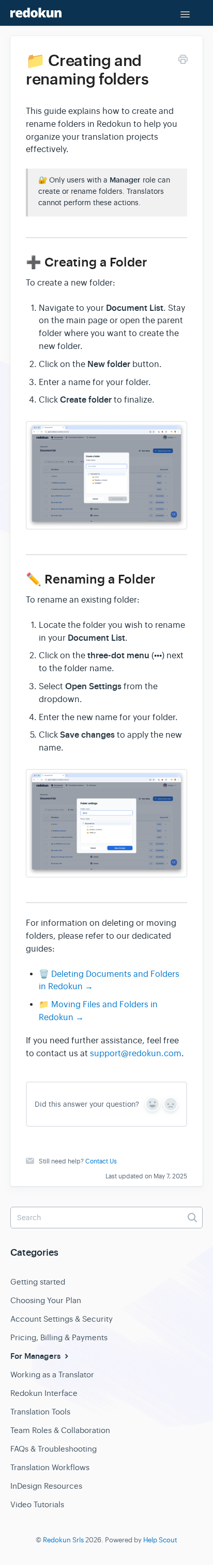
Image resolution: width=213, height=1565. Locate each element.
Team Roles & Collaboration (60, 1430)
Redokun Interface (44, 1393)
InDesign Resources (46, 1486)
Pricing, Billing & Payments (59, 1337)
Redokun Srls (63, 1540)
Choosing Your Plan (45, 1300)
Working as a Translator (52, 1374)
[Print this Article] (183, 61)
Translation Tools (40, 1412)
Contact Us (101, 1161)
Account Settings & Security (61, 1319)
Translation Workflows (49, 1467)
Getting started (37, 1282)
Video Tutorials (37, 1504)
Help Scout (160, 1540)
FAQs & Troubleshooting (53, 1449)
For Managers (36, 1356)
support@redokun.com (135, 1053)
